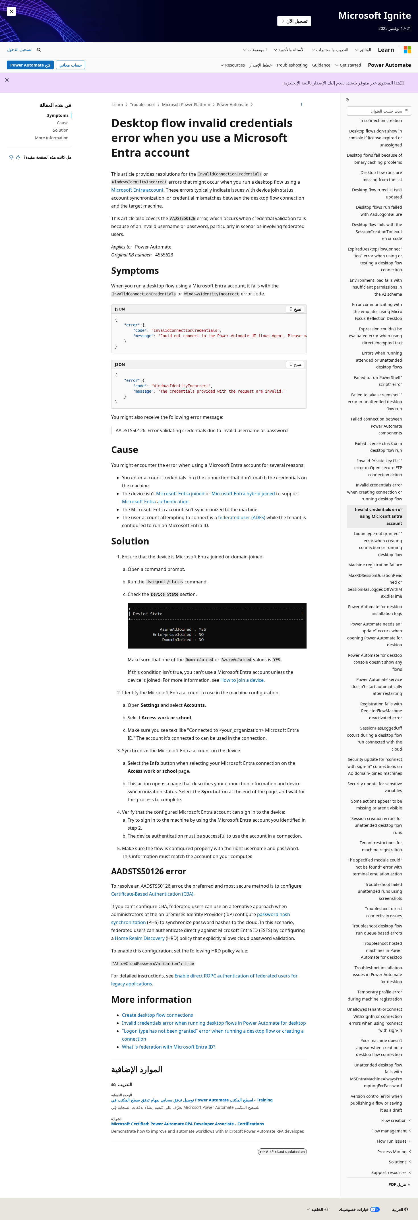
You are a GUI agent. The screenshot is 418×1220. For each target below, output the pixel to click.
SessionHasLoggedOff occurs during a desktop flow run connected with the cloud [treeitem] (374, 738)
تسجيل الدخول (19, 49)
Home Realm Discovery (140, 938)
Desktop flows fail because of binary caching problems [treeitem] (374, 158)
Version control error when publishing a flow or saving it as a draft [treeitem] (376, 1103)
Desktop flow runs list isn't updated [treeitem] (377, 193)
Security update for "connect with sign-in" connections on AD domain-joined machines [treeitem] (374, 766)
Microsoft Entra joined (180, 493)
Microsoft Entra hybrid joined (243, 493)
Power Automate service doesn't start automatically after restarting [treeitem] (376, 686)
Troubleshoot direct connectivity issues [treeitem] (383, 912)
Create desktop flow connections (157, 1015)
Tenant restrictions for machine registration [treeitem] (381, 846)
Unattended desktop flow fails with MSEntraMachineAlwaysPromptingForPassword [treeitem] (376, 1075)
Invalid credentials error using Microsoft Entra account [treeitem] (378, 516)
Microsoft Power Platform (186, 104)
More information (52, 137)
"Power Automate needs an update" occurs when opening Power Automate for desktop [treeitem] (374, 634)
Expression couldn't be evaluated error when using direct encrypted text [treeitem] (375, 335)
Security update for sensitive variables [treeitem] (374, 787)
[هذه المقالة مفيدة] (18, 157)
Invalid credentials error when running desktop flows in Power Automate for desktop (214, 1023)
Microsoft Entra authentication (155, 501)
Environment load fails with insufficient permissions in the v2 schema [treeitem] (376, 287)
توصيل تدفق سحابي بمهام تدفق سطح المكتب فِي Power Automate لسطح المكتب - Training (192, 1100)
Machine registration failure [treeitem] (375, 564)
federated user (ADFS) (241, 517)
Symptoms (58, 115)
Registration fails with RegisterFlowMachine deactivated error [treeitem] (381, 710)
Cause (63, 122)
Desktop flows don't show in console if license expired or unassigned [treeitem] (375, 138)
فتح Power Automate (30, 65)
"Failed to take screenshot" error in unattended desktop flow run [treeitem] (375, 401)
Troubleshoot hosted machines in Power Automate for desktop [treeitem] (381, 950)
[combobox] (379, 110)
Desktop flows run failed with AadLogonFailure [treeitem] (379, 210)
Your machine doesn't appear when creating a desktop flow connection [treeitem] (379, 1047)
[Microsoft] (407, 49)
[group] (209, 333)
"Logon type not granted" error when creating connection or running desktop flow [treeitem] (378, 544)
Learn (117, 104)
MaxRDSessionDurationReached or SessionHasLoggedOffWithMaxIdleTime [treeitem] (375, 586)
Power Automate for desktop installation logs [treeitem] (375, 610)
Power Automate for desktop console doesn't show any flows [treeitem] (375, 662)
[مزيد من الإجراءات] (302, 104)
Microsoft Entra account (137, 190)
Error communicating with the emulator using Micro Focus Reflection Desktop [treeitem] (377, 311)
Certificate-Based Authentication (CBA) (152, 894)
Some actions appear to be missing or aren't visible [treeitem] (376, 804)
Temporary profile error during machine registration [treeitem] (375, 995)
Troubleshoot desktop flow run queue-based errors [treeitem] (377, 929)
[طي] (347, 99)
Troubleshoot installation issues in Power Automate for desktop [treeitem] (377, 974)
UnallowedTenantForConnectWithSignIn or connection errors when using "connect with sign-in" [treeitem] (374, 1019)
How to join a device (242, 680)
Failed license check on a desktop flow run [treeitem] (378, 447)
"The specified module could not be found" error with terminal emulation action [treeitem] (375, 867)
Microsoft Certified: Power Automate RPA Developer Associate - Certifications (187, 1123)
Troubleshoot (142, 104)
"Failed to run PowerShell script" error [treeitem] (378, 381)
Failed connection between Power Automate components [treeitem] (376, 426)
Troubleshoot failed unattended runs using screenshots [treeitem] (380, 891)
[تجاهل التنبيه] (11, 11)
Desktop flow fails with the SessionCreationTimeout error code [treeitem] (377, 231)
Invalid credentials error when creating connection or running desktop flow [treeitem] (374, 492)
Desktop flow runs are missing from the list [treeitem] (381, 176)
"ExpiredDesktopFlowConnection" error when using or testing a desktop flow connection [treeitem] (375, 259)
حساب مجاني (70, 65)
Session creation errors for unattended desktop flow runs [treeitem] (376, 825)
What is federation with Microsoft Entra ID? (168, 1047)
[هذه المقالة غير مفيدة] (11, 157)
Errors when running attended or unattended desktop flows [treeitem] (379, 360)
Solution (61, 130)
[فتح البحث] (39, 50)
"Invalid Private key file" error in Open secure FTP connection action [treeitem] (378, 467)
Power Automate (232, 104)
